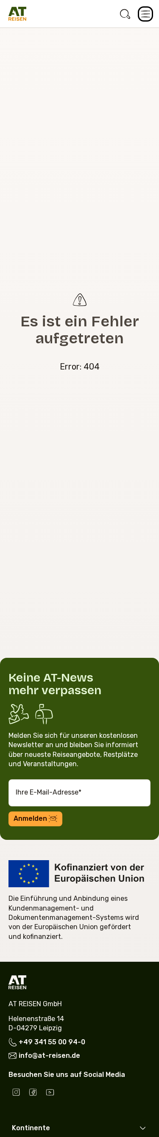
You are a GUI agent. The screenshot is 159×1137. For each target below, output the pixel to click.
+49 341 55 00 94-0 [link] (52, 1042)
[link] (125, 14)
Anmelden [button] (30, 818)
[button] (145, 14)
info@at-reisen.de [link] (49, 1055)
